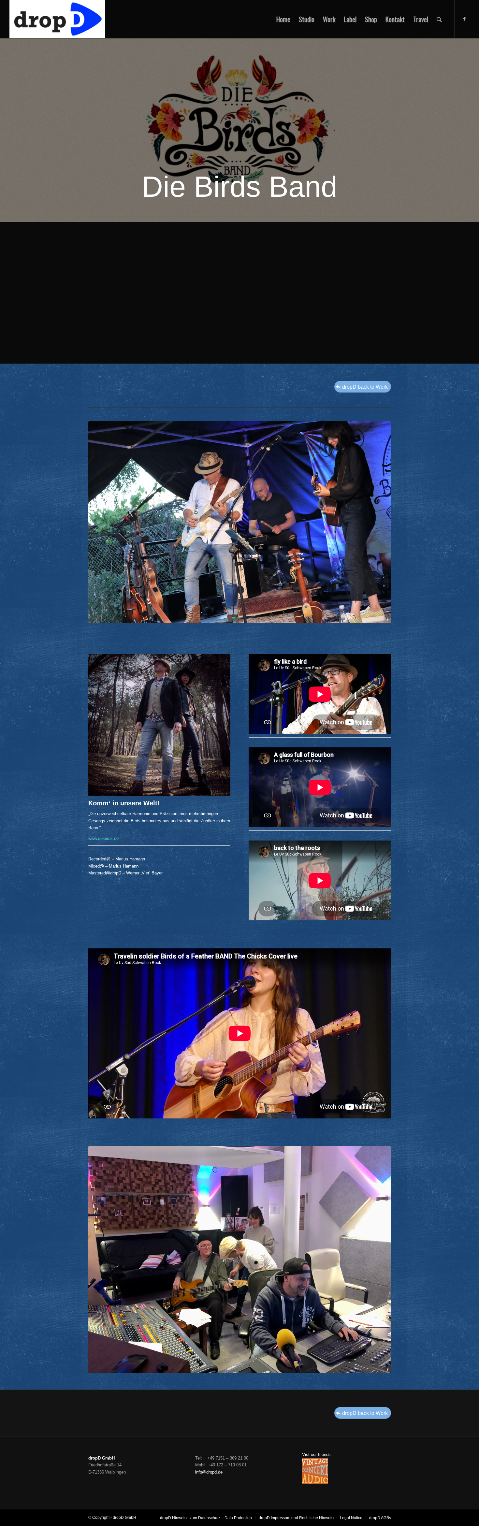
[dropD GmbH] (57, 19)
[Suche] (439, 19)
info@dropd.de (209, 1472)
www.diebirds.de (103, 838)
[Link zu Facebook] (465, 19)
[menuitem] (283, 19)
